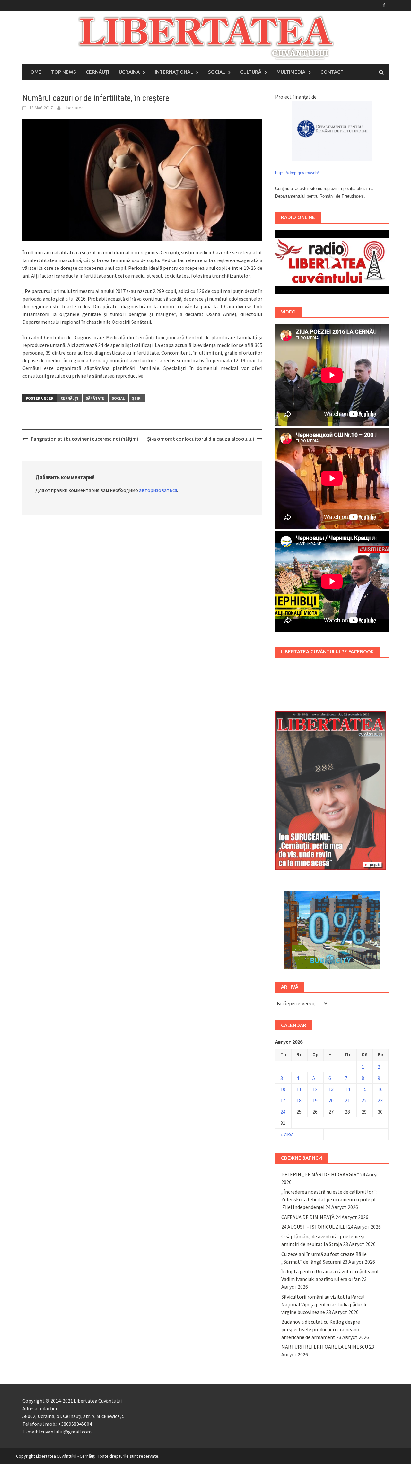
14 (347, 1089)
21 (347, 1100)
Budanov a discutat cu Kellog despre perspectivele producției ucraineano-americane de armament (321, 1329)
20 (331, 1100)
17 (282, 1100)
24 (282, 1111)
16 (380, 1089)
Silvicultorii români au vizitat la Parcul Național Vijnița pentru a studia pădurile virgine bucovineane (324, 1304)
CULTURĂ (250, 72)
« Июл (286, 1134)
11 (299, 1089)
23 (380, 1100)
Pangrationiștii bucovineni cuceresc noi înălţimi (84, 439)
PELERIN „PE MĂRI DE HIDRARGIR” (320, 1174)
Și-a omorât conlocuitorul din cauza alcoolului (200, 439)
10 (282, 1089)
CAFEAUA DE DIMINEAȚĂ (308, 1217)
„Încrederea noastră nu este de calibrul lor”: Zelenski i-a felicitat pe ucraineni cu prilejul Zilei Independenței (329, 1199)
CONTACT (332, 72)
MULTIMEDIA (290, 72)
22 (364, 1100)
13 (331, 1089)
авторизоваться (158, 490)
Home (34, 72)
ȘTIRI (137, 398)
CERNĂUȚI (97, 72)
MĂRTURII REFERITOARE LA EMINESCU (324, 1347)
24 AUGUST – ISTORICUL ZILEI (314, 1226)
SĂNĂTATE (95, 398)
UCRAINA (129, 72)
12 (315, 1089)
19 (315, 1100)
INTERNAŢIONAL (174, 72)
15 (364, 1089)
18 (299, 1100)
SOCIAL (216, 72)
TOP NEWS (63, 72)
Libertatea (73, 107)
